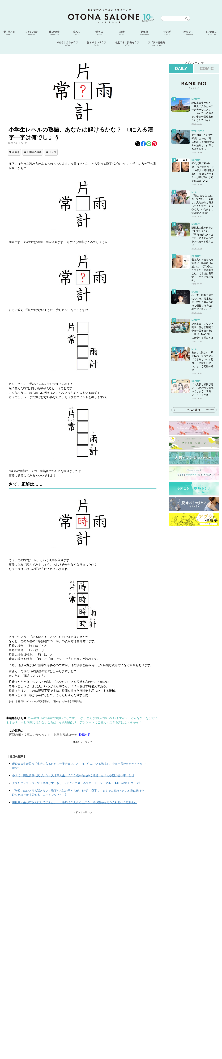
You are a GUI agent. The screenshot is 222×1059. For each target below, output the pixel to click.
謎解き (15, 152)
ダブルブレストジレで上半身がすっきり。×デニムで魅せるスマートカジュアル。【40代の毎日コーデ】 (77, 783)
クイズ (52, 152)
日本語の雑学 (34, 152)
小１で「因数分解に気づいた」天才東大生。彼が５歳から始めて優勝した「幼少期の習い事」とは (73, 775)
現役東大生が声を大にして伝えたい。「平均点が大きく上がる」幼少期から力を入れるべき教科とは (74, 802)
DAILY (181, 68)
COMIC (207, 68)
